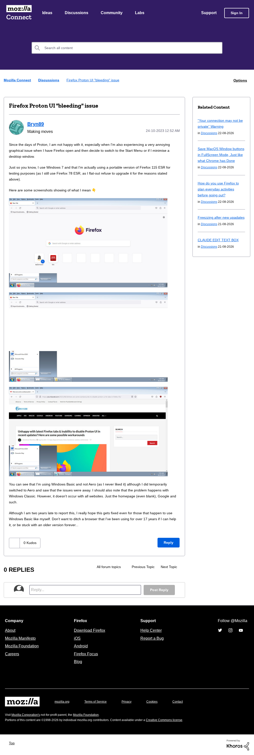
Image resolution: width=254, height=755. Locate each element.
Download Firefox (89, 630)
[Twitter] (220, 630)
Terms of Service (98, 701)
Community (112, 13)
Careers (12, 653)
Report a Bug (151, 637)
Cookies (158, 701)
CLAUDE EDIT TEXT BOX (218, 252)
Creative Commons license (179, 720)
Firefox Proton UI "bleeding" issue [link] (95, 80)
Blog (77, 661)
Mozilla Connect (19, 13)
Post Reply (158, 590)
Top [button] (13, 743)
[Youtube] (241, 630)
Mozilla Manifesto (21, 637)
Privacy (131, 701)
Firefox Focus (85, 653)
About (10, 630)
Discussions (77, 13)
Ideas (47, 13)
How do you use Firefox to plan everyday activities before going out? (220, 195)
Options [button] (240, 80)
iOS (76, 637)
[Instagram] (230, 630)
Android (80, 645)
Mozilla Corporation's (27, 714)
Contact (184, 701)
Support (208, 13)
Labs (141, 13)
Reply (168, 542)
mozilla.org (63, 701)
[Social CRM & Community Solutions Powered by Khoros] (238, 744)
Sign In (237, 13)
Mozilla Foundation (22, 645)
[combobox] (127, 48)
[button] (15, 542)
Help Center (150, 630)
